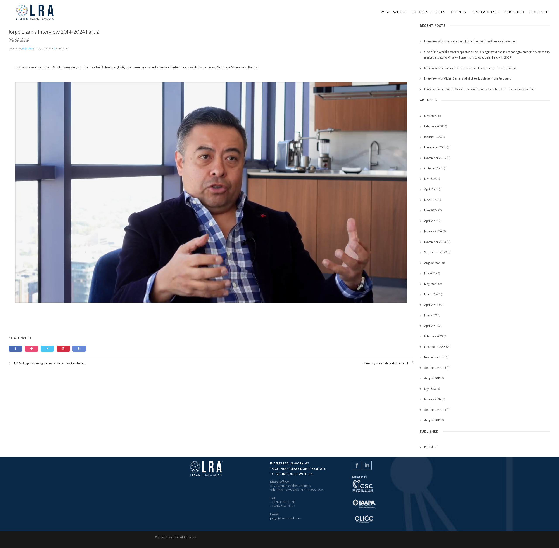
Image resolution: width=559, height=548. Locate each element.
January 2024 (433, 231)
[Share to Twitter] (47, 349)
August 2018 (432, 378)
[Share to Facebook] (15, 349)
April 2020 (431, 305)
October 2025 (433, 168)
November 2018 (434, 357)
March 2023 (432, 294)
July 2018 (430, 389)
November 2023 (435, 242)
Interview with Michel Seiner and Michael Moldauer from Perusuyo (467, 78)
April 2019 (430, 326)
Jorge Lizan (27, 48)
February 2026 (434, 126)
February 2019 (433, 336)
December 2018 (434, 347)
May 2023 (431, 284)
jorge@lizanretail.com (285, 518)
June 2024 (431, 200)
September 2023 (435, 252)
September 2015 (435, 410)
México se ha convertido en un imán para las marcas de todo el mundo (470, 68)
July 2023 (430, 273)
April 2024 (431, 221)
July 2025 (430, 179)
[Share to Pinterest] (31, 349)
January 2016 (432, 399)
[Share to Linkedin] (79, 349)
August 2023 (433, 263)
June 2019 (430, 315)
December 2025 (435, 147)
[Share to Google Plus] (63, 349)
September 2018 (435, 368)
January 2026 (433, 137)
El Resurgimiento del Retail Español (385, 363)
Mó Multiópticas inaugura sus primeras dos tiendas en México (49, 363)
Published (18, 39)
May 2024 (431, 210)
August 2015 (432, 420)
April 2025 (431, 189)
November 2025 (435, 158)
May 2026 (431, 116)
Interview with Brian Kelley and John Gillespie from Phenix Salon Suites (470, 41)
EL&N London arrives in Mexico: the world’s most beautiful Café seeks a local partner (479, 89)
